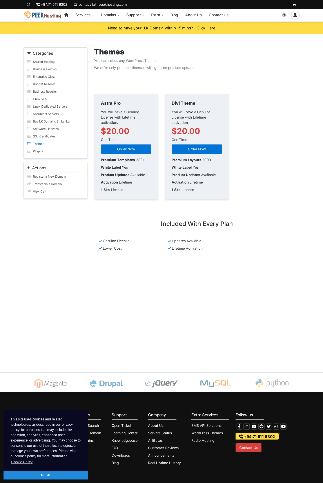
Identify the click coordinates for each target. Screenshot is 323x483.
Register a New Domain (48, 176)
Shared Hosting (42, 61)
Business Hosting (44, 69)
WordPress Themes (207, 433)
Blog (115, 463)
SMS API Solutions (206, 425)
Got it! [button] (45, 475)
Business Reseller (44, 91)
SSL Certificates (43, 136)
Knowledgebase (125, 440)
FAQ (115, 448)
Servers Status (160, 433)
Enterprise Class (43, 76)
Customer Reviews (163, 448)
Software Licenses (45, 129)
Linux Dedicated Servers (49, 106)
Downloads (121, 455)
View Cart (38, 191)
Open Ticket (121, 425)
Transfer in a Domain (46, 184)
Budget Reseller (43, 84)
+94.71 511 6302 (53, 4)
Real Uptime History (164, 463)
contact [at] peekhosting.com (102, 4)
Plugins (37, 151)
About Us (155, 425)
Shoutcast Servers (45, 114)
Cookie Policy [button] (22, 462)
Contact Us (248, 447)
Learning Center (125, 433)
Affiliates (155, 440)
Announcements (161, 455)
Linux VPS (39, 99)
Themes (37, 144)
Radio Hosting (202, 440)
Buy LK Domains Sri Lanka (50, 121)
